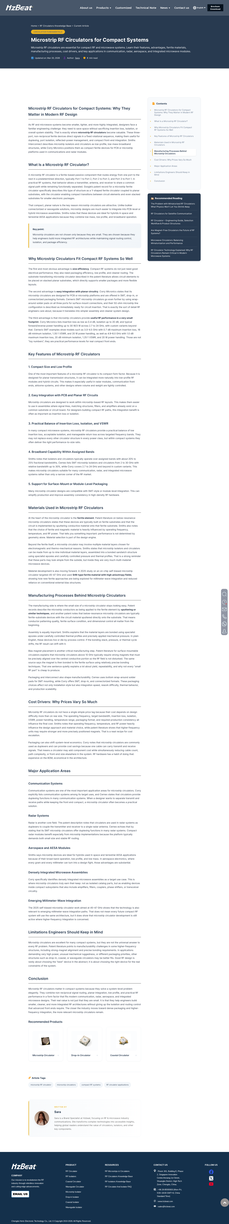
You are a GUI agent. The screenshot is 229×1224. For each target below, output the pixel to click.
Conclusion (159, 181)
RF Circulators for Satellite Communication (171, 213)
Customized (123, 7)
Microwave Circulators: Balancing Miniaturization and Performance (167, 241)
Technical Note (146, 7)
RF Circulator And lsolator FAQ (118, 1187)
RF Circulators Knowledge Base (55, 25)
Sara (77, 58)
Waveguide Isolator (74, 1207)
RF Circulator (71, 1171)
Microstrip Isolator (73, 1192)
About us (86, 7)
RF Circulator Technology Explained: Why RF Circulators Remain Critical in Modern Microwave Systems (172, 253)
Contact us (181, 7)
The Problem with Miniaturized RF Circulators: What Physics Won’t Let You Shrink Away (173, 205)
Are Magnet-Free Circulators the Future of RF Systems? (173, 232)
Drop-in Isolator (72, 1197)
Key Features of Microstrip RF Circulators (174, 136)
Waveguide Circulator (75, 1187)
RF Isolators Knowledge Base (118, 1181)
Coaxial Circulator (73, 1181)
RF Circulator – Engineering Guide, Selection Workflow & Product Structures (172, 222)
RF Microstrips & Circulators (117, 1171)
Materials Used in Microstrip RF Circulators (169, 143)
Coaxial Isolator (72, 1202)
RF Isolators (71, 1176)
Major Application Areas (165, 166)
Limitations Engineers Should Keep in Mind (172, 173)
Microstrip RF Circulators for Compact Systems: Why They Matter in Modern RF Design (173, 112)
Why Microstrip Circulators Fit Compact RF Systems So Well (173, 128)
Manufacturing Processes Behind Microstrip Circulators (170, 152)
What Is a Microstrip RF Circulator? (171, 121)
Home (34, 25)
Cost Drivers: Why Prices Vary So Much (172, 160)
